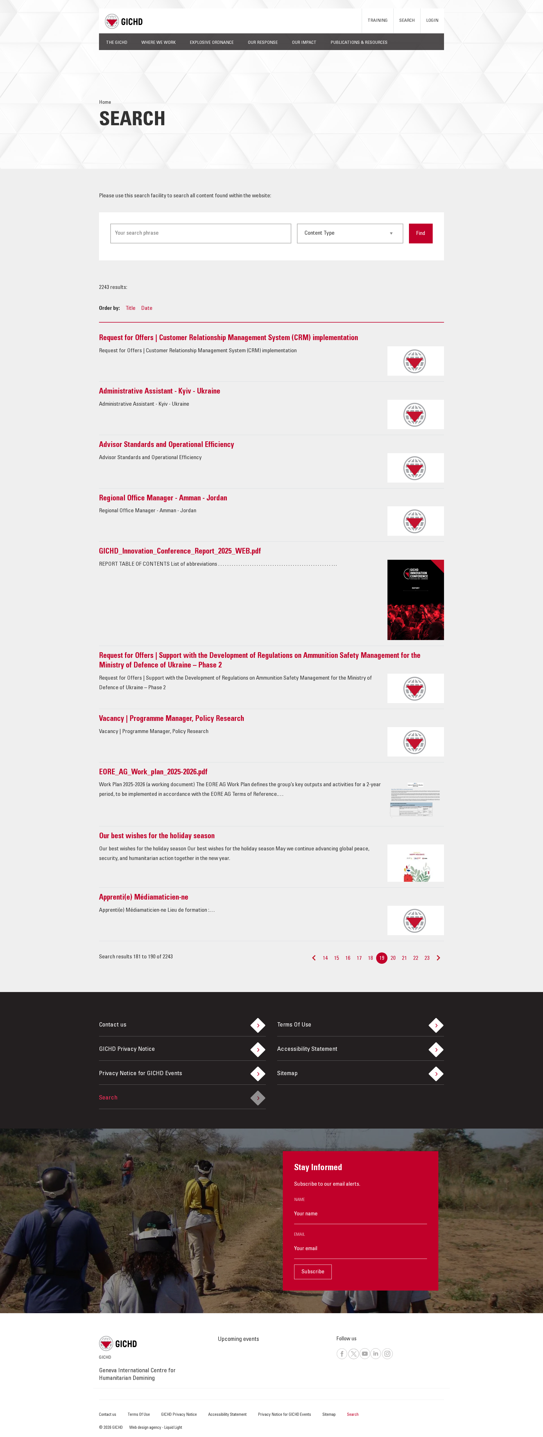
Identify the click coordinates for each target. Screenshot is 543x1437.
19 (381, 958)
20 (393, 958)
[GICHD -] (124, 21)
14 (325, 958)
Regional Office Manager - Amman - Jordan (163, 498)
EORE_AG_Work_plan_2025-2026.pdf (153, 772)
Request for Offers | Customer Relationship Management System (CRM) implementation (228, 338)
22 (415, 958)
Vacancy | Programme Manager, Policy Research (171, 719)
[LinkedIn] (375, 1358)
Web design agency (145, 1428)
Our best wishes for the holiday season (157, 836)
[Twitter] (353, 1358)
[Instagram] (387, 1358)
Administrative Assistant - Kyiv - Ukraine (159, 392)
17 (359, 958)
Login (432, 20)
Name (299, 1200)
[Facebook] (342, 1358)
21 (404, 958)
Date (146, 309)
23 (427, 958)
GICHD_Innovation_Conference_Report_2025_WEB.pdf (180, 552)
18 (370, 958)
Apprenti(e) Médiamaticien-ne (143, 898)
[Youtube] (364, 1358)
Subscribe (312, 1272)
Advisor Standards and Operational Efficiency (166, 445)
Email (299, 1235)
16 (347, 958)
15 (336, 958)
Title (130, 309)
